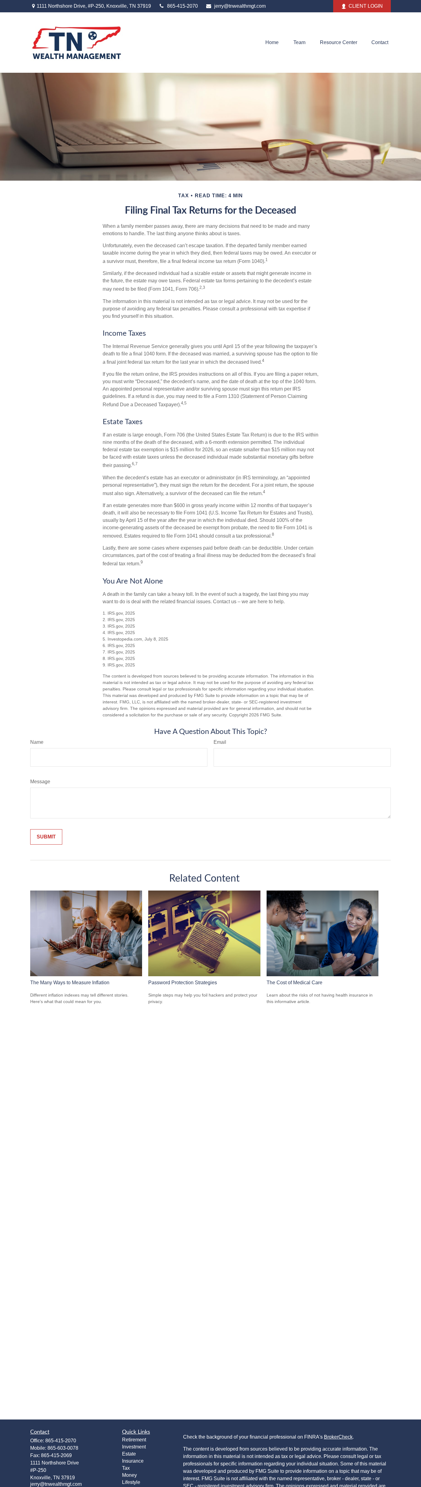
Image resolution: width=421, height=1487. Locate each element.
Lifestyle (131, 1482)
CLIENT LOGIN (366, 6)
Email (220, 742)
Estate (129, 1453)
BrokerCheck (338, 1437)
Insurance (133, 1461)
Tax (126, 1468)
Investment (134, 1446)
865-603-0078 (62, 1448)
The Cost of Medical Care (294, 982)
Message (40, 781)
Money (129, 1475)
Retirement (134, 1439)
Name (36, 742)
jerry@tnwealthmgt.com (240, 6)
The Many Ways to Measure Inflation (69, 982)
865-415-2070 (182, 6)
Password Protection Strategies (182, 982)
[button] (272, 42)
